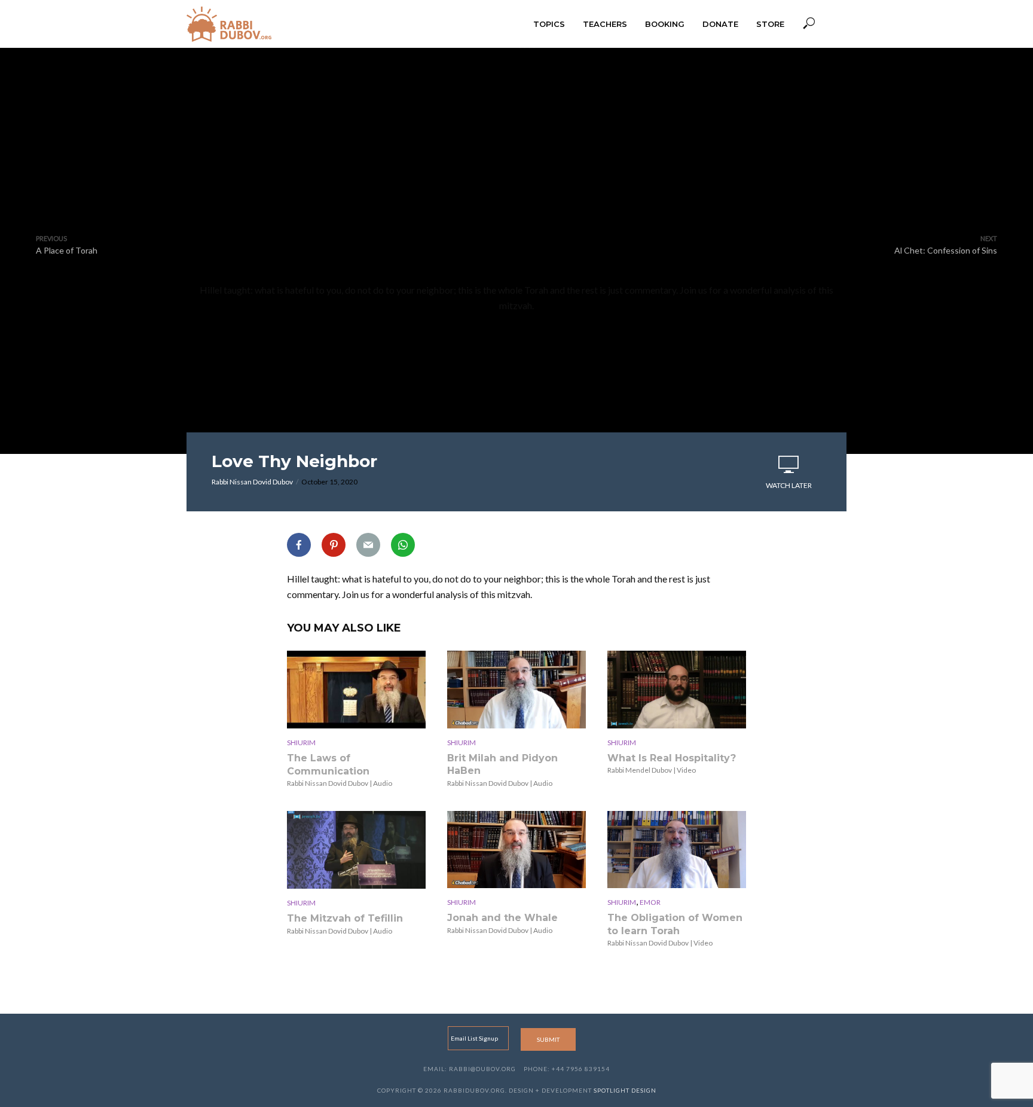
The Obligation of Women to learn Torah (674, 924)
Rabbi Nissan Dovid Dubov (252, 481)
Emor (650, 902)
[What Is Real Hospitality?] (676, 689)
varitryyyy (516, 174)
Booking (664, 24)
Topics (549, 24)
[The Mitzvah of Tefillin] (356, 850)
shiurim (301, 742)
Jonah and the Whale (502, 917)
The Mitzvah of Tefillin (345, 918)
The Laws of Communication (328, 764)
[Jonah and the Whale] (516, 849)
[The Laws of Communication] (356, 689)
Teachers (605, 24)
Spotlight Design (625, 1090)
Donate (720, 24)
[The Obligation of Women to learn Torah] (676, 849)
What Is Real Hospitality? (671, 758)
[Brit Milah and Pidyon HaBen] (516, 689)
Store (770, 24)
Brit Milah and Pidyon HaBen (502, 764)
